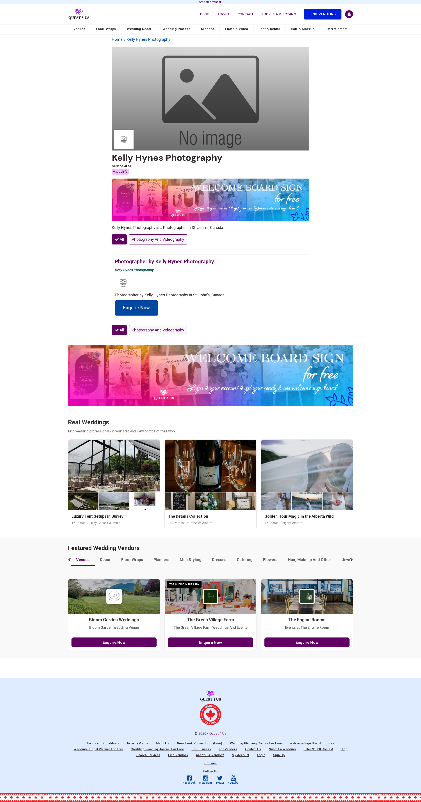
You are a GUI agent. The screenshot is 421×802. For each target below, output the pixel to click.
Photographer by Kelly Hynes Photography (164, 261)
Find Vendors (322, 14)
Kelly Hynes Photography (167, 158)
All (121, 239)
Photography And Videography (158, 239)
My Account (240, 755)
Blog (204, 14)
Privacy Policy (137, 743)
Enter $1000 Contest (318, 749)
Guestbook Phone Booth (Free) (199, 743)
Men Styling (191, 559)
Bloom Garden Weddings (114, 619)
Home (117, 39)
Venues (79, 29)
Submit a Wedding (278, 14)
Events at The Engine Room (307, 627)
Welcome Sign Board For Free (312, 743)
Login (261, 755)
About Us (162, 743)
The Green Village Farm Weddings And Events (211, 627)
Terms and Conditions (103, 743)
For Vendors (228, 749)
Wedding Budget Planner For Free (98, 749)
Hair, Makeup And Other (309, 559)
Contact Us (253, 749)
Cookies (210, 763)
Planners (161, 559)
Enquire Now (136, 307)
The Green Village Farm (210, 619)
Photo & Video (236, 29)
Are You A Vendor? (210, 2)
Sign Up (279, 755)
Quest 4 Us (218, 733)
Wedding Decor (139, 29)
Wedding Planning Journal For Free (157, 749)
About (223, 14)
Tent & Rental (269, 29)
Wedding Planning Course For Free (256, 743)
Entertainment (336, 29)
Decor (105, 559)
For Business (201, 749)
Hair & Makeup (303, 29)
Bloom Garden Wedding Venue (114, 627)
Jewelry (349, 559)
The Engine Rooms (307, 619)
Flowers (270, 559)
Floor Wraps (106, 29)
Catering (245, 559)
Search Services (148, 755)
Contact (245, 14)
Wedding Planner (176, 29)
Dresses (207, 29)
